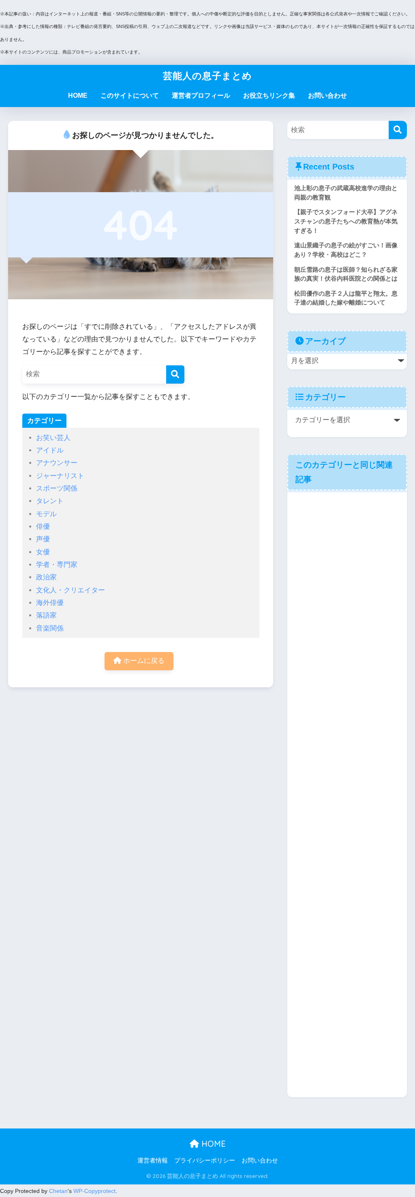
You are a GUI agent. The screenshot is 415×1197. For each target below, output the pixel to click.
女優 (43, 552)
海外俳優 (50, 603)
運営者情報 (152, 1160)
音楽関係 (50, 628)
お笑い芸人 (53, 438)
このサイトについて (130, 95)
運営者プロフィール (201, 95)
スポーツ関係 (56, 488)
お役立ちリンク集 (269, 95)
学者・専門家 (56, 564)
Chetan (58, 1191)
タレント (50, 501)
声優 (43, 539)
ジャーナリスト (60, 476)
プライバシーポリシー (204, 1160)
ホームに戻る (143, 661)
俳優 (43, 526)
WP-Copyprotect (94, 1191)
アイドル (50, 450)
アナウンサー (56, 463)
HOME (78, 95)
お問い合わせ (327, 95)
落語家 (46, 615)
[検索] (175, 374)
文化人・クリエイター (70, 590)
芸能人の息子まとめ (207, 76)
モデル (46, 514)
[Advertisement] (347, 793)
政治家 (46, 577)
